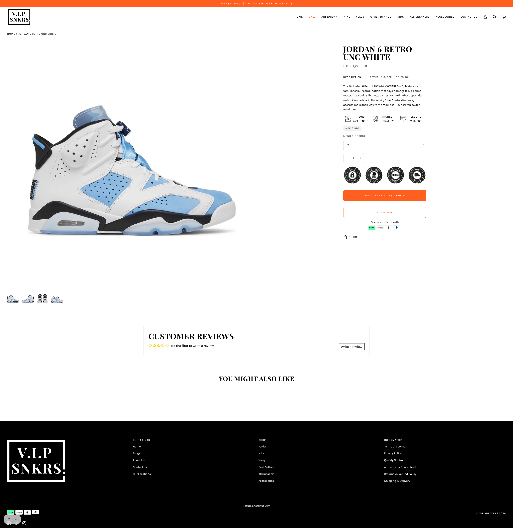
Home (11, 33)
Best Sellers (266, 467)
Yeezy (262, 460)
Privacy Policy (393, 453)
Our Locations (142, 474)
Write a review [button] (351, 347)
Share (353, 236)
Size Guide (352, 128)
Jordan (263, 446)
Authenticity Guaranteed (400, 467)
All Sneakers (267, 474)
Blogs (136, 453)
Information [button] (393, 439)
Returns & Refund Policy (400, 474)
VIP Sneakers (488, 513)
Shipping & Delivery (397, 481)
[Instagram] (24, 523)
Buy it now (385, 212)
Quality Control (394, 460)
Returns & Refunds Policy (390, 77)
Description (352, 77)
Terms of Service (394, 446)
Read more (350, 109)
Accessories (266, 481)
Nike (261, 453)
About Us (139, 460)
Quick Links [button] (141, 439)
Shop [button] (262, 439)
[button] (329, 16)
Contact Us (140, 467)
